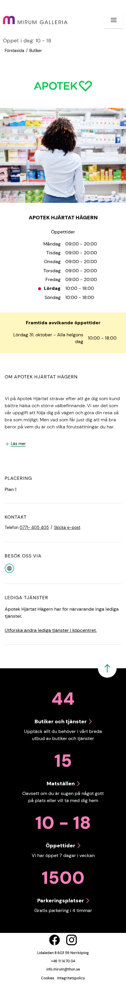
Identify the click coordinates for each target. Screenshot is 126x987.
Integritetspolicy (71, 978)
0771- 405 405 (34, 527)
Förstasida (14, 50)
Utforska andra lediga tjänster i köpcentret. (51, 630)
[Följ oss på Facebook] (54, 940)
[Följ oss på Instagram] (71, 940)
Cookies (47, 978)
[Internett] (9, 568)
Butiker (35, 50)
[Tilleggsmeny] (113, 20)
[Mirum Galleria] (35, 20)
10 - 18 (27, 40)
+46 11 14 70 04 (63, 961)
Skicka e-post (67, 527)
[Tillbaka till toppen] (107, 668)
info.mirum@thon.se (63, 969)
